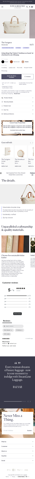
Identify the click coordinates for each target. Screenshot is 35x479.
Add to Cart (4, 166)
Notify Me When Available (11, 76)
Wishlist (28, 76)
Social (3, 460)
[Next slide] (30, 401)
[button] (17, 296)
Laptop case (12, 67)
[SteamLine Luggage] (17, 6)
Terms (7, 476)
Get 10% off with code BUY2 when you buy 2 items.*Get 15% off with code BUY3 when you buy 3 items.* (17, 2)
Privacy (13, 476)
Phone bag (4, 70)
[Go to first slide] (33, 142)
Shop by (3, 441)
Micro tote (19, 67)
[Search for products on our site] (27, 7)
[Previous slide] (30, 142)
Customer (4, 446)
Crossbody (4, 67)
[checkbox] (6, 334)
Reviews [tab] (7, 321)
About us (4, 451)
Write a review (17, 313)
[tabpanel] (17, 340)
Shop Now (17, 133)
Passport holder (28, 67)
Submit (29, 430)
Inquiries (3, 456)
